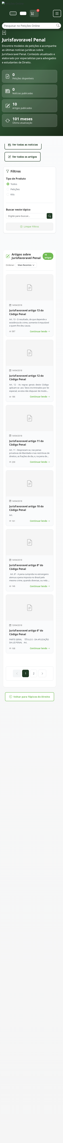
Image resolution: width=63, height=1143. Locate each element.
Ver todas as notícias (25, 144)
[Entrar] (23, 13)
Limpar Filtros (31, 226)
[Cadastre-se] (13, 13)
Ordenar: (10, 265)
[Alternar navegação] (57, 13)
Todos (13, 184)
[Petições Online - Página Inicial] (14, 4)
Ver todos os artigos (24, 156)
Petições (15, 189)
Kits (12, 194)
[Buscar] (58, 25)
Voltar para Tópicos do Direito (31, 696)
